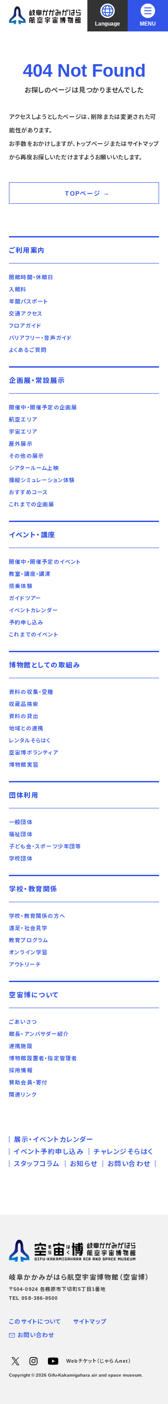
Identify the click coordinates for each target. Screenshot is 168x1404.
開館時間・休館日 (31, 277)
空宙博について (34, 995)
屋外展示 (21, 444)
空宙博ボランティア (33, 753)
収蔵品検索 (24, 704)
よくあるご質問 (28, 350)
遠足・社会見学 (28, 928)
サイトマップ (90, 1321)
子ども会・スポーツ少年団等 (45, 846)
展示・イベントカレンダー (54, 1139)
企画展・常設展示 (37, 380)
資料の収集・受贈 (31, 692)
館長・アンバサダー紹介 (39, 1034)
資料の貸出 (24, 716)
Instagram (33, 1361)
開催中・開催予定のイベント (45, 562)
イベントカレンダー (33, 610)
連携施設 (21, 1046)
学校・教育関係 (33, 889)
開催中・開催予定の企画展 (43, 407)
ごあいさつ (23, 1022)
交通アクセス (26, 314)
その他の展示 (26, 456)
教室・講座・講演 (30, 574)
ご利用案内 (27, 250)
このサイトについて (35, 1321)
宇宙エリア (23, 432)
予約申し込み (26, 622)
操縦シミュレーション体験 (42, 480)
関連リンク (23, 1095)
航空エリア (23, 420)
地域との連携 (26, 728)
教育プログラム (28, 940)
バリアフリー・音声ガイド (40, 338)
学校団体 (21, 859)
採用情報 (21, 1070)
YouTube (53, 1361)
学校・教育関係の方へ (37, 916)
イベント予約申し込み (49, 1151)
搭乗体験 (21, 586)
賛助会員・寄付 (28, 1082)
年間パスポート (28, 301)
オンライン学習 (28, 952)
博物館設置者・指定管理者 (43, 1058)
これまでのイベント (33, 635)
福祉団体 (21, 834)
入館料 (18, 289)
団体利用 (24, 795)
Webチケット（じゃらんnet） (99, 1361)
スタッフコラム (37, 1163)
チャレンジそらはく (123, 1151)
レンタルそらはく (30, 740)
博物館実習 (24, 765)
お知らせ (84, 1163)
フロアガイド (25, 326)
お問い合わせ (129, 1163)
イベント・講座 (32, 535)
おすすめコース (28, 492)
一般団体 (21, 822)
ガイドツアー (25, 598)
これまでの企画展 (32, 504)
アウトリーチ (25, 964)
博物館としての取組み (44, 665)
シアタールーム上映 (34, 468)
